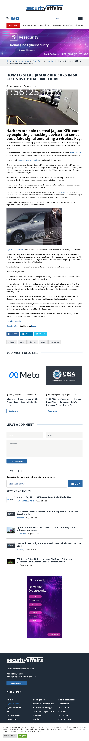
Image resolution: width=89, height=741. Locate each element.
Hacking (50, 61)
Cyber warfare (13, 707)
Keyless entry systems (14, 249)
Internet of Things (42, 707)
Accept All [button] (22, 736)
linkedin (28, 334)
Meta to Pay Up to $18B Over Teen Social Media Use (26, 25)
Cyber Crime (37, 61)
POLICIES (63, 715)
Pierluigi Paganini (15, 86)
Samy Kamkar (54, 342)
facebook (14, 334)
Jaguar (22, 342)
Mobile (36, 719)
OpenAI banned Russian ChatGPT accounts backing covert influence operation (47, 528)
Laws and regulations (25, 501)
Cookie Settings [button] (9, 736)
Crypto (62, 711)
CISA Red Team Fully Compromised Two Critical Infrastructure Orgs (49, 544)
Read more (13, 411)
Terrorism (63, 703)
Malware (36, 715)
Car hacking (12, 342)
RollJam (64, 192)
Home (9, 61)
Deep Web (11, 719)
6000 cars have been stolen (28, 160)
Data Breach (13, 715)
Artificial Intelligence (43, 703)
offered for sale (76, 153)
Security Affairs (12, 326)
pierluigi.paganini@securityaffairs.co (22, 676)
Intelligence (21, 534)
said (22, 167)
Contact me (64, 719)
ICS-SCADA (20, 518)
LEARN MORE (16, 683)
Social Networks (66, 699)
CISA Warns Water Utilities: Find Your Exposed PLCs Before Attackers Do (64, 402)
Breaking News (22, 61)
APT (18, 565)
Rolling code (33, 342)
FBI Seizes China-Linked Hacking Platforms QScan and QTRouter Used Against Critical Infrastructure (45, 560)
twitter (42, 334)
